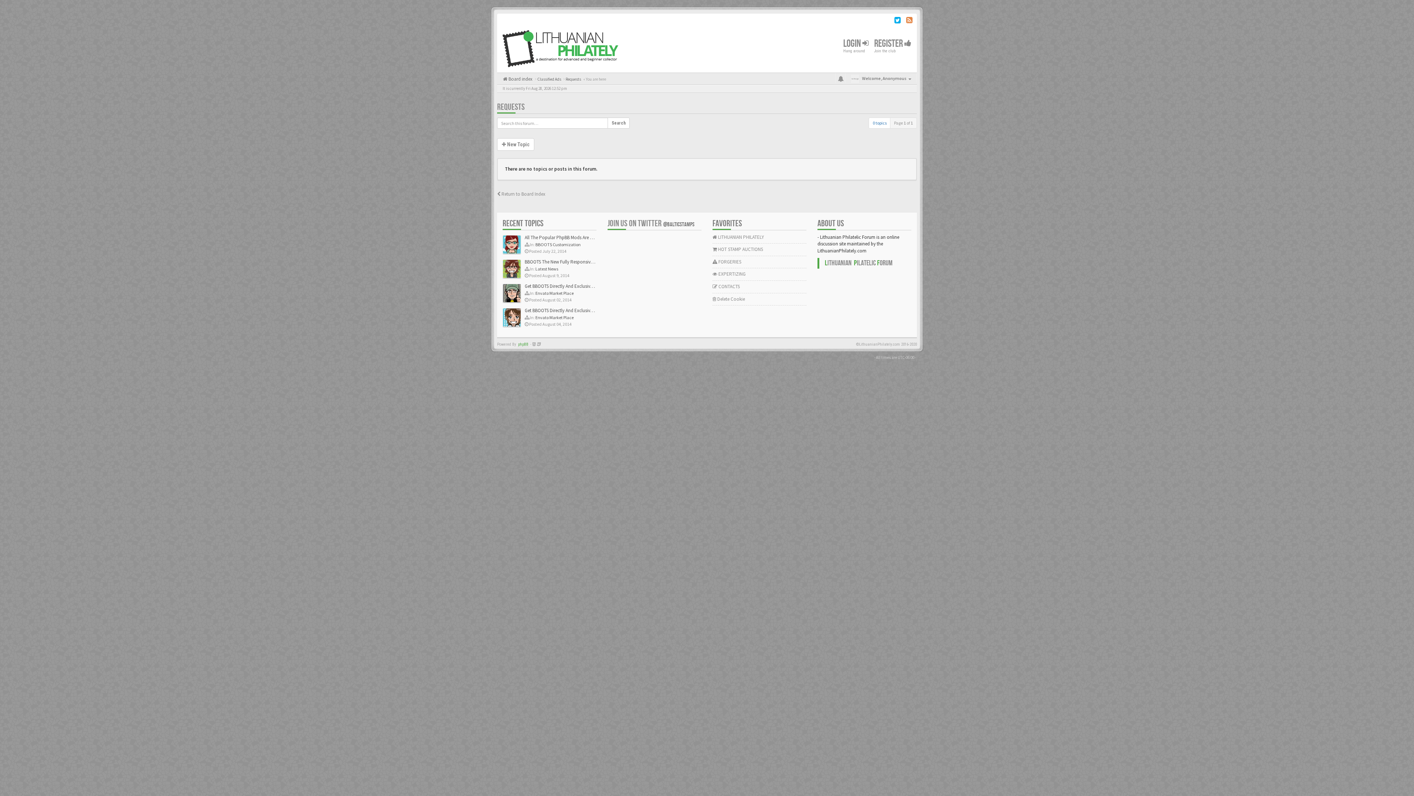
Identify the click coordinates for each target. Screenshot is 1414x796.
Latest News (546, 269)
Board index (519, 79)
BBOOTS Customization (558, 244)
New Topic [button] (518, 144)
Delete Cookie (730, 299)
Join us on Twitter (651, 223)
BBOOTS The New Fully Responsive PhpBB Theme (573, 262)
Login (852, 44)
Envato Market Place (554, 293)
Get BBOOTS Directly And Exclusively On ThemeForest (577, 286)
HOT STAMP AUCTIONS (740, 249)
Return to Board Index (522, 194)
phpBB (523, 344)
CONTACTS (728, 286)
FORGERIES (729, 262)
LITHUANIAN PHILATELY (740, 237)
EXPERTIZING (731, 274)
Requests (511, 107)
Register (889, 44)
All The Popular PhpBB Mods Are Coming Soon (571, 237)
